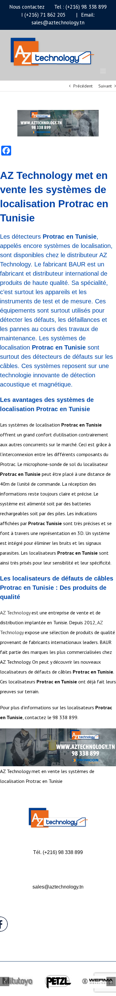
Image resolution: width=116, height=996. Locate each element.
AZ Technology (15, 612)
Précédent (82, 86)
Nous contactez (26, 6)
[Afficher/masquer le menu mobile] (103, 71)
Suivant (105, 86)
